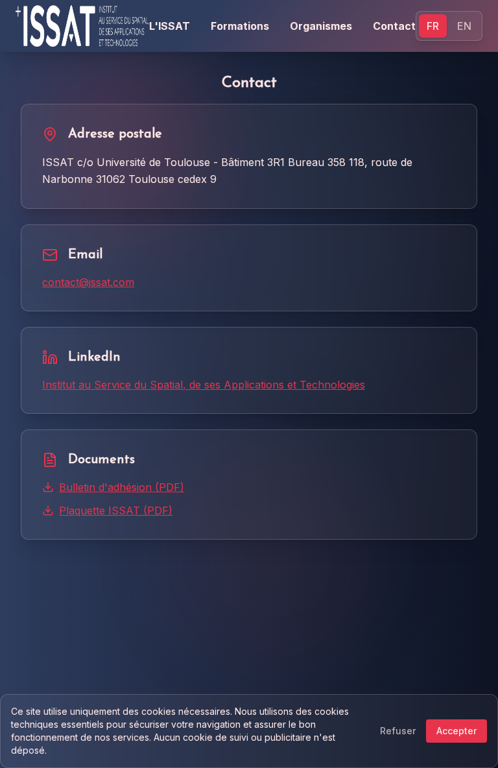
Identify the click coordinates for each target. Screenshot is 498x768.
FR (433, 25)
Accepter (456, 730)
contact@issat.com (88, 282)
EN (464, 25)
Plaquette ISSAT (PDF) (115, 510)
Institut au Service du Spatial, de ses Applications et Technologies (203, 384)
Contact (394, 25)
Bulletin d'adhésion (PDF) (121, 487)
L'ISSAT (169, 25)
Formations (240, 25)
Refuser (398, 730)
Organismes (321, 25)
